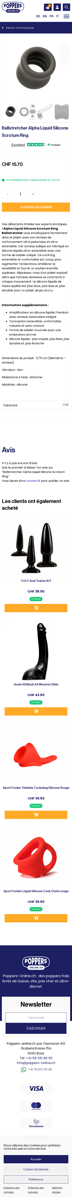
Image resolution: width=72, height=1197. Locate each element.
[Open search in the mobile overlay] (66, 7)
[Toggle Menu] (66, 16)
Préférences (36, 1179)
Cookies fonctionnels (36, 1169)
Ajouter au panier (36, 207)
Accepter (36, 1159)
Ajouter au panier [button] (36, 608)
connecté (33, 481)
